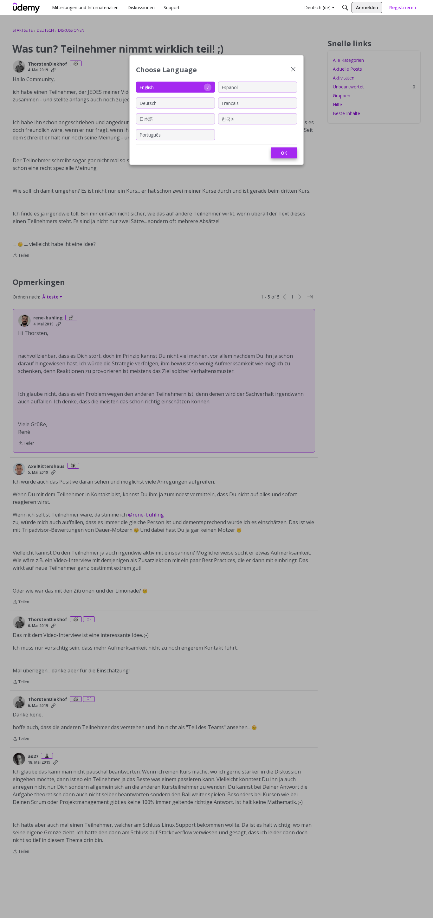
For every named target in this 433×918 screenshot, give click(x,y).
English (146, 87)
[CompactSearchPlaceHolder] (345, 7)
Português (150, 135)
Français (230, 103)
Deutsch (148, 103)
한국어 (228, 119)
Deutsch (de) (317, 7)
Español (230, 87)
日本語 (146, 119)
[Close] (293, 70)
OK (284, 153)
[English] (26, 8)
